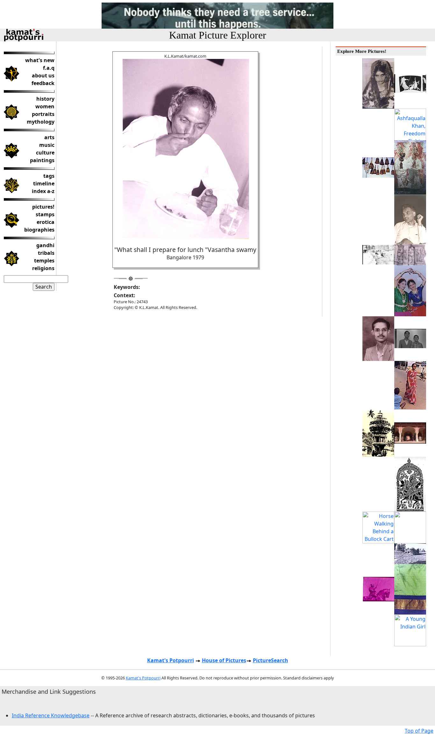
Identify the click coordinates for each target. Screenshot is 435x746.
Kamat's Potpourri (170, 660)
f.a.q (48, 67)
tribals (46, 252)
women (44, 106)
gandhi (45, 245)
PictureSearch (270, 660)
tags (48, 175)
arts (49, 137)
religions (43, 268)
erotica (45, 222)
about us (43, 75)
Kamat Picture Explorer (217, 35)
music (46, 144)
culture (45, 152)
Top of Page (419, 730)
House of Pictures (224, 660)
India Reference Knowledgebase (50, 715)
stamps (45, 214)
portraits (43, 114)
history (45, 98)
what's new (39, 60)
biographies (39, 229)
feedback (43, 83)
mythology (40, 121)
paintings (42, 160)
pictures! (43, 206)
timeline (43, 183)
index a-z (43, 191)
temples (44, 260)
